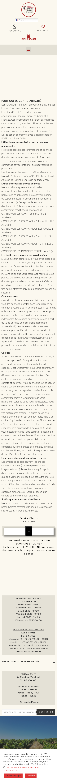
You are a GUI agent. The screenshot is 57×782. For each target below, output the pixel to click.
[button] (28, 49)
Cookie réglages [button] (13, 775)
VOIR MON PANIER (29, 39)
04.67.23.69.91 (29, 521)
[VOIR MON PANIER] (28, 36)
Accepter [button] (30, 775)
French (21, 20)
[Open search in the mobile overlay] (28, 712)
